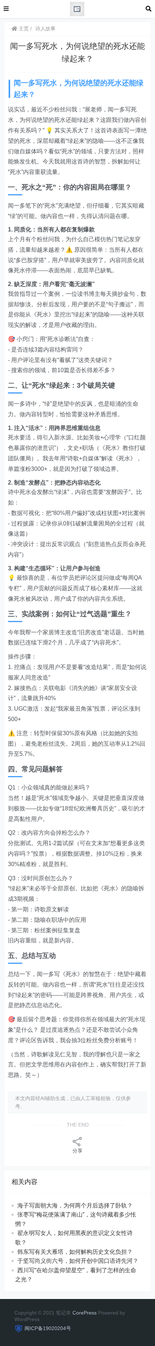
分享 (77, 1151)
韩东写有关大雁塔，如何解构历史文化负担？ (75, 1252)
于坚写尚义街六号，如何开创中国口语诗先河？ (77, 1261)
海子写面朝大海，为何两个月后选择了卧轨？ (75, 1205)
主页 (23, 28)
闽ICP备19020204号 (48, 1328)
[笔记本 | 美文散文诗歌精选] (77, 8)
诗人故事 (45, 28)
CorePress (84, 1313)
